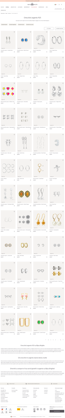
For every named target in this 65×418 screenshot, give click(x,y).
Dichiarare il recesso (58, 398)
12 (60, 339)
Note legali (57, 395)
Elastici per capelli (25, 391)
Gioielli (7, 7)
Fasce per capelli (25, 394)
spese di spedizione (33, 416)
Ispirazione (3, 10)
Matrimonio (41, 7)
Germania (35, 390)
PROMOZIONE (34, 7)
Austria (34, 391)
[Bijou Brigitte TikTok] (34, 409)
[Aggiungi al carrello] (14, 52)
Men (47, 7)
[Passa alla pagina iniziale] (32, 4)
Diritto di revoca (58, 397)
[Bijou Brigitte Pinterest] (44, 409)
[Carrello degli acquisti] (64, 4)
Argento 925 (13, 7)
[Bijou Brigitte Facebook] (41, 409)
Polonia (34, 397)
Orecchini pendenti (25, 395)
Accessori (20, 7)
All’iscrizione (57, 411)
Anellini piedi (24, 397)
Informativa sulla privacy (59, 394)
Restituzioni (3, 394)
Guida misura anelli (4, 400)
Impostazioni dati (58, 401)
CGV (56, 390)
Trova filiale (14, 391)
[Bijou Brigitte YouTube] (34, 411)
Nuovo (2, 7)
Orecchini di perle (25, 390)
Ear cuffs (23, 393)
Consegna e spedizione (5, 393)
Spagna (34, 394)
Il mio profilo (3, 395)
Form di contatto (14, 390)
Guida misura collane (4, 401)
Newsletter (3, 398)
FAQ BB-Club (3, 391)
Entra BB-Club (3, 390)
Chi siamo (46, 391)
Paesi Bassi (35, 395)
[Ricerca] (64, 9)
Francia (34, 393)
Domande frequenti (4, 397)
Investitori (46, 390)
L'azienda (45, 393)
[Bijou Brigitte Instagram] (38, 409)
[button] (59, 4)
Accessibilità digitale (58, 400)
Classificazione (59, 28)
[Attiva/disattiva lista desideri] (14, 32)
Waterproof (27, 7)
